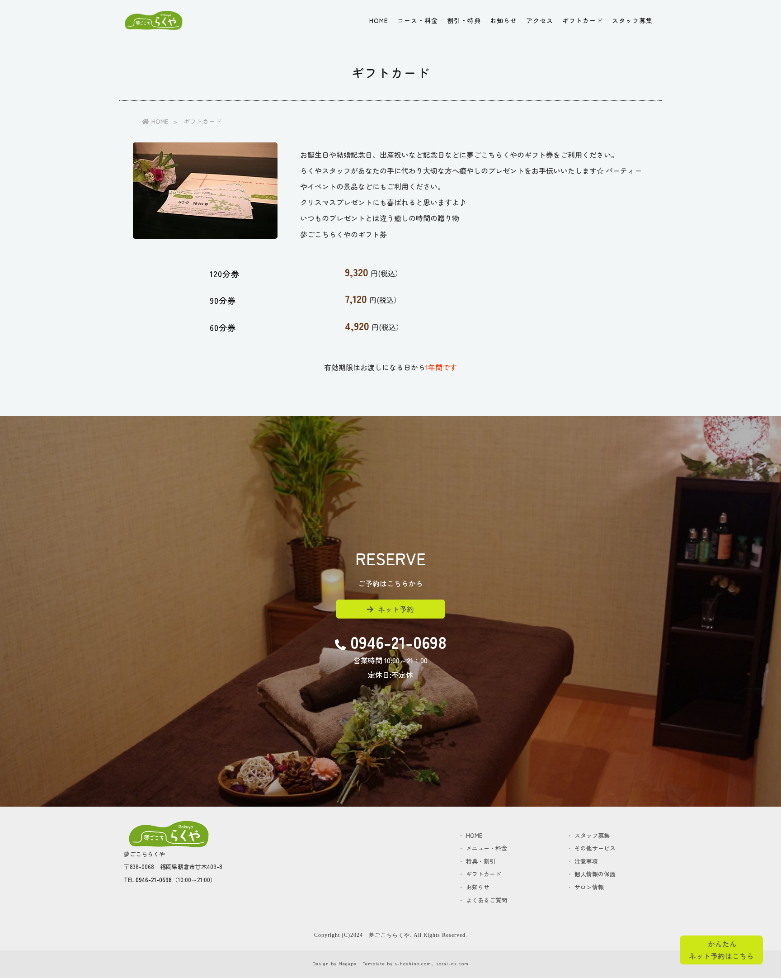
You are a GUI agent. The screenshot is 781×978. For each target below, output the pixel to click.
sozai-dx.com (452, 963)
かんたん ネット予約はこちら (721, 949)
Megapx (348, 963)
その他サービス (595, 848)
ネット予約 (396, 609)
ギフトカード (582, 20)
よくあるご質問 (486, 900)
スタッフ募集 (632, 20)
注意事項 (595, 861)
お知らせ (503, 20)
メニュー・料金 (486, 848)
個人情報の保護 (595, 873)
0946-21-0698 (154, 879)
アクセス (539, 20)
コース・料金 (417, 20)
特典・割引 (486, 861)
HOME (378, 20)
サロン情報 (595, 887)
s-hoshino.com (413, 963)
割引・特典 (464, 20)
